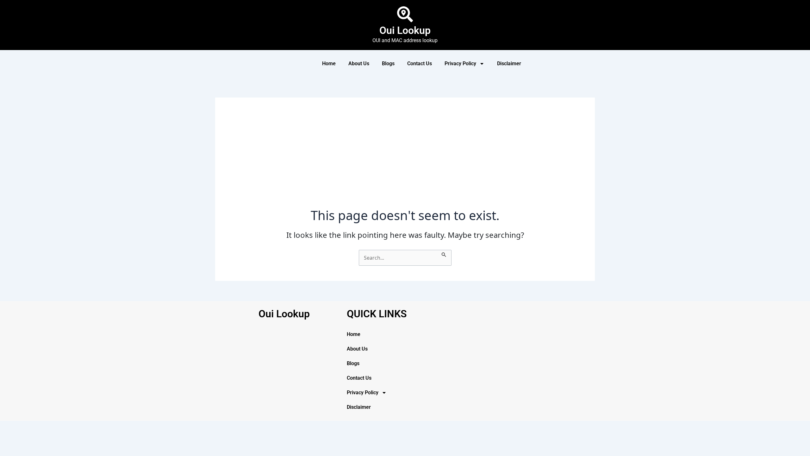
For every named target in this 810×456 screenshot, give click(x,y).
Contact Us (419, 63)
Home (329, 63)
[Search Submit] (443, 253)
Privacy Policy (460, 63)
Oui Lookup (405, 30)
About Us (358, 63)
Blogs (388, 63)
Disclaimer (509, 63)
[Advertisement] (405, 160)
